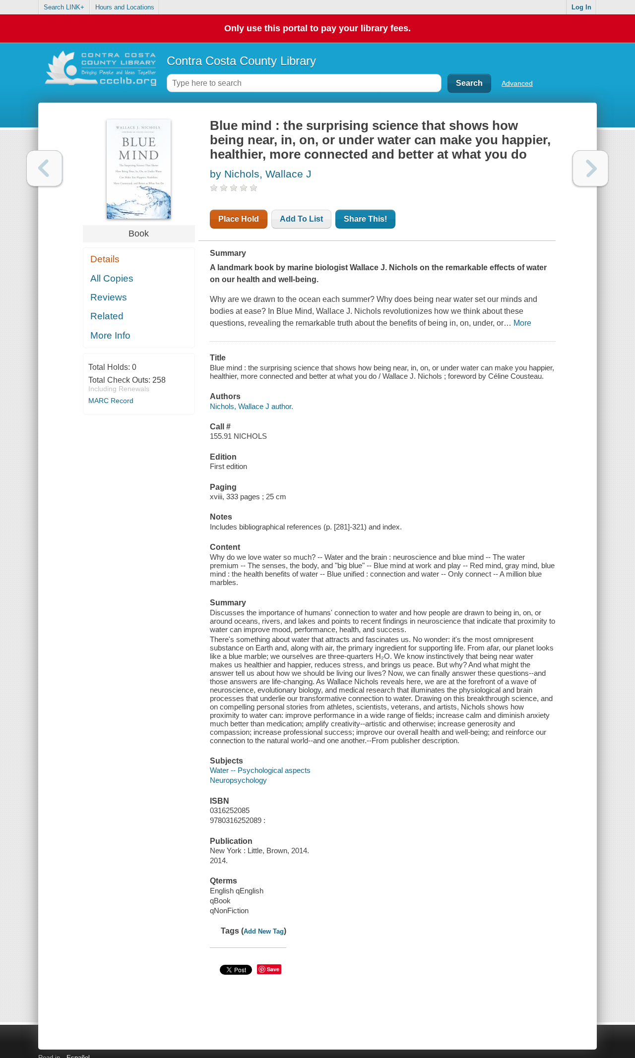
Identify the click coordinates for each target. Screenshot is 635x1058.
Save (273, 969)
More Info (110, 335)
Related (107, 316)
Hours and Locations (124, 7)
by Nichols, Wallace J (261, 173)
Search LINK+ (64, 7)
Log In (581, 7)
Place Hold (238, 219)
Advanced (517, 83)
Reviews (108, 297)
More (522, 323)
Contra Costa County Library (241, 60)
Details (105, 259)
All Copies (111, 278)
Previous (44, 168)
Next (590, 168)
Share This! (365, 219)
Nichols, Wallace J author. (251, 406)
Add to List (301, 219)
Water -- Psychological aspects (260, 770)
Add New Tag (264, 931)
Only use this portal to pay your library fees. (317, 28)
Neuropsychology (238, 780)
